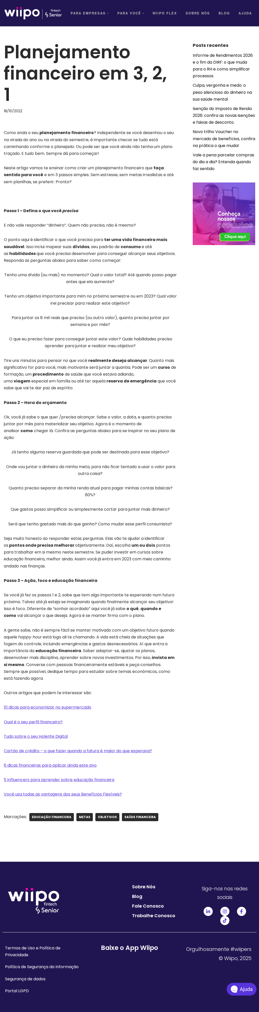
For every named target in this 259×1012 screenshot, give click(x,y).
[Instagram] (224, 911)
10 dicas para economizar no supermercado (47, 707)
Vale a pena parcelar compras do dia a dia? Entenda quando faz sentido (223, 162)
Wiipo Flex (165, 13)
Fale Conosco (148, 906)
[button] (108, 13)
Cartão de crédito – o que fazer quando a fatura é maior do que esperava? (78, 751)
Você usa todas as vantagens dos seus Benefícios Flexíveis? (63, 794)
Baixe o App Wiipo (129, 947)
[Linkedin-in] (208, 911)
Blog (224, 13)
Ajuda (245, 13)
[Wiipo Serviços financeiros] (33, 13)
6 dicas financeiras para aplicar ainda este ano (50, 765)
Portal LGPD (17, 991)
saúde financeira (140, 817)
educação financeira (51, 817)
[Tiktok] (224, 920)
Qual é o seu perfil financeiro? (33, 722)
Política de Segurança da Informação (42, 967)
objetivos (107, 817)
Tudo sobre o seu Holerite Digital (36, 736)
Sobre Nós (198, 13)
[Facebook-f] (241, 911)
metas (84, 817)
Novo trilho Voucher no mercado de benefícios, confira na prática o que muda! (224, 138)
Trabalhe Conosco (153, 915)
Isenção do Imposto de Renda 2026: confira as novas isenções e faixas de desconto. (224, 115)
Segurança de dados (25, 979)
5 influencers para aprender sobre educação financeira (59, 780)
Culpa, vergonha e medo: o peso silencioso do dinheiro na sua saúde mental (222, 92)
